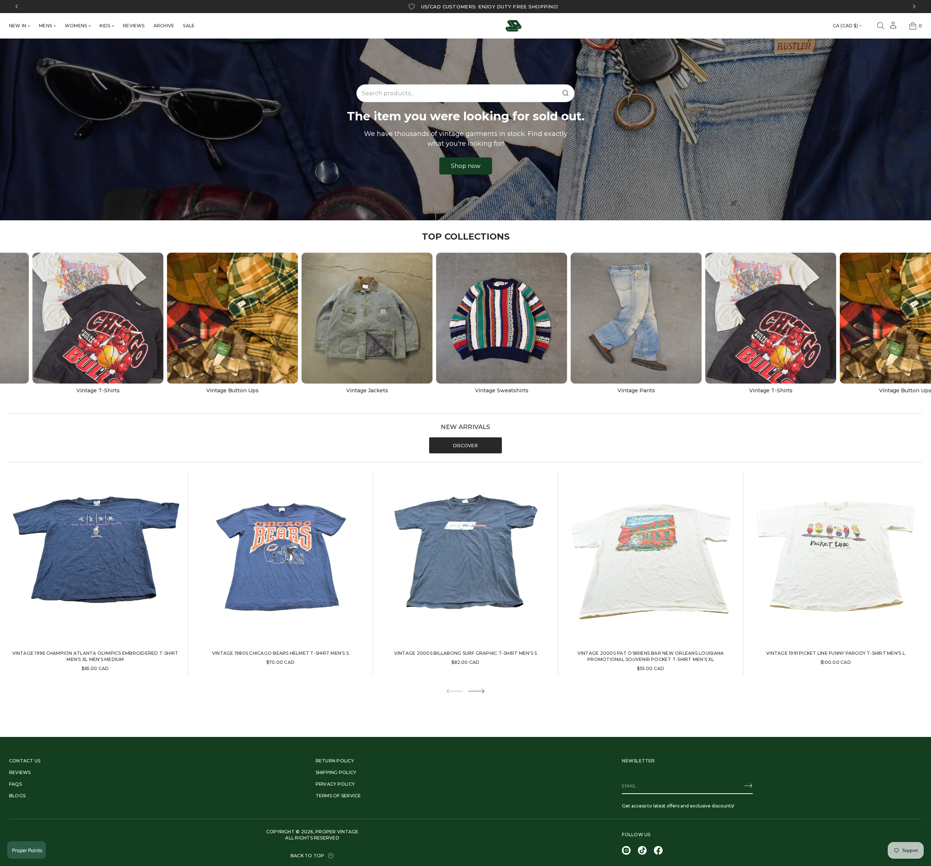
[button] (881, 26)
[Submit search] (565, 93)
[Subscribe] (748, 785)
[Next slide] (476, 691)
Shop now (465, 166)
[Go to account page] (893, 27)
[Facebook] (658, 850)
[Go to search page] (881, 26)
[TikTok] (642, 850)
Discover (465, 445)
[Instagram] (626, 850)
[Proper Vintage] (513, 25)
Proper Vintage (336, 831)
